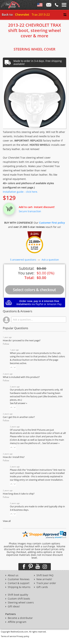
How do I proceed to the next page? (22, 340)
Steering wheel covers (21, 602)
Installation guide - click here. (20, 191)
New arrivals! (44, 579)
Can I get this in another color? (19, 417)
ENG (39, 5)
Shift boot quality (18, 594)
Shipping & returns (19, 587)
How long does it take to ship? (18, 493)
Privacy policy (22, 636)
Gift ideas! (14, 606)
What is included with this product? (21, 377)
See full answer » (18, 403)
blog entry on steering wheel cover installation (38, 479)
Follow (6, 343)
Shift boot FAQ (44, 575)
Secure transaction (30, 211)
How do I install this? (14, 457)
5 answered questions (23, 259)
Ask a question (50, 259)
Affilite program (17, 622)
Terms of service (8, 636)
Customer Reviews (19, 579)
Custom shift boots (19, 598)
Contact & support (18, 583)
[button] (11, 367)
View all (7, 521)
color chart (36, 436)
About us (13, 575)
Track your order (46, 583)
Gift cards (42, 587)
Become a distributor (20, 618)
